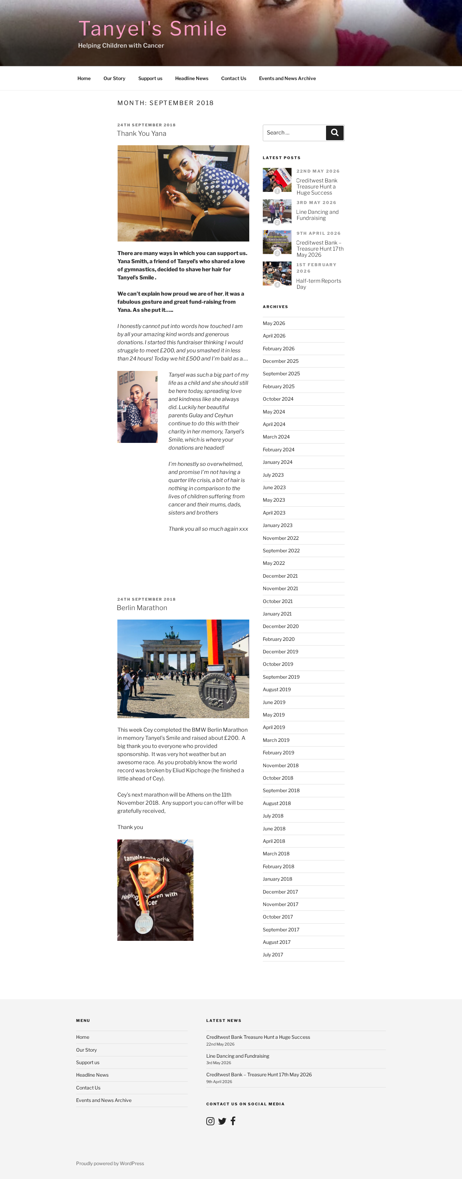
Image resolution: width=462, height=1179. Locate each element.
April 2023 (274, 513)
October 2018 (278, 778)
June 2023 (274, 487)
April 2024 (274, 424)
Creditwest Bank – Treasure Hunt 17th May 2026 (320, 249)
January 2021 (277, 614)
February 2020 (279, 639)
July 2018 (273, 816)
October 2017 (278, 917)
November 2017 (280, 904)
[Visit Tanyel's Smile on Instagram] (210, 1123)
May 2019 (274, 715)
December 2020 (281, 626)
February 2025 (279, 386)
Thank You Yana (141, 133)
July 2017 (273, 954)
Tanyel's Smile (153, 28)
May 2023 (274, 500)
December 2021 (280, 576)
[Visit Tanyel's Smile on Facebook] (233, 1123)
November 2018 (281, 765)
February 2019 (278, 752)
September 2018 (281, 790)
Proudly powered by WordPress (110, 1163)
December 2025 (281, 361)
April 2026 (274, 335)
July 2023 (273, 475)
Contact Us (233, 78)
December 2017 (280, 892)
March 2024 (276, 437)
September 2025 (281, 373)
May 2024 (274, 412)
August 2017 (277, 942)
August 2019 (277, 689)
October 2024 (278, 399)
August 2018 (277, 803)
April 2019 (274, 727)
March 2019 (276, 740)
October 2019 (278, 664)
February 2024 (279, 449)
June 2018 (274, 828)
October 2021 (278, 601)
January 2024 (278, 462)
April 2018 (274, 841)
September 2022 (281, 550)
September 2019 (281, 677)
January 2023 (278, 525)
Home (84, 78)
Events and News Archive (287, 78)
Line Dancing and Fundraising (317, 215)
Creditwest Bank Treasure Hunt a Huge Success (317, 186)
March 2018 (276, 853)
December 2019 (280, 651)
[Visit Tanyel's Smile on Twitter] (222, 1123)
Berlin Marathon (142, 608)
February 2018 (278, 866)
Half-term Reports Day (318, 284)
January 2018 (277, 879)
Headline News (191, 78)
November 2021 (280, 588)
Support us (150, 78)
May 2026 (274, 323)
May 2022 (274, 563)
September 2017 (281, 929)
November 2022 (281, 538)
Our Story (114, 78)
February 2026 (279, 348)
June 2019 (274, 702)
